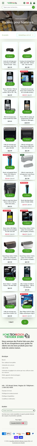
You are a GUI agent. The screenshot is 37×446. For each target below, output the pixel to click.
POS (29, 441)
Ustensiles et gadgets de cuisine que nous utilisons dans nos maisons (18, 371)
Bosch (3, 360)
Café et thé (5, 368)
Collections (11, 18)
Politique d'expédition (8, 396)
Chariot (34, 3)
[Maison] (12, 3)
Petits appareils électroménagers (11, 375)
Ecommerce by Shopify (18, 443)
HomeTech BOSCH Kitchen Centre (18, 441)
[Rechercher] (33, 7)
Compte (31, 3)
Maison (4, 18)
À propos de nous (7, 390)
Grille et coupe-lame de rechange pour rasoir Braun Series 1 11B (27, 166)
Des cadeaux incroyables (9, 362)
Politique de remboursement (10, 393)
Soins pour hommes (7, 377)
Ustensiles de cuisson (8, 365)
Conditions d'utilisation (8, 398)
